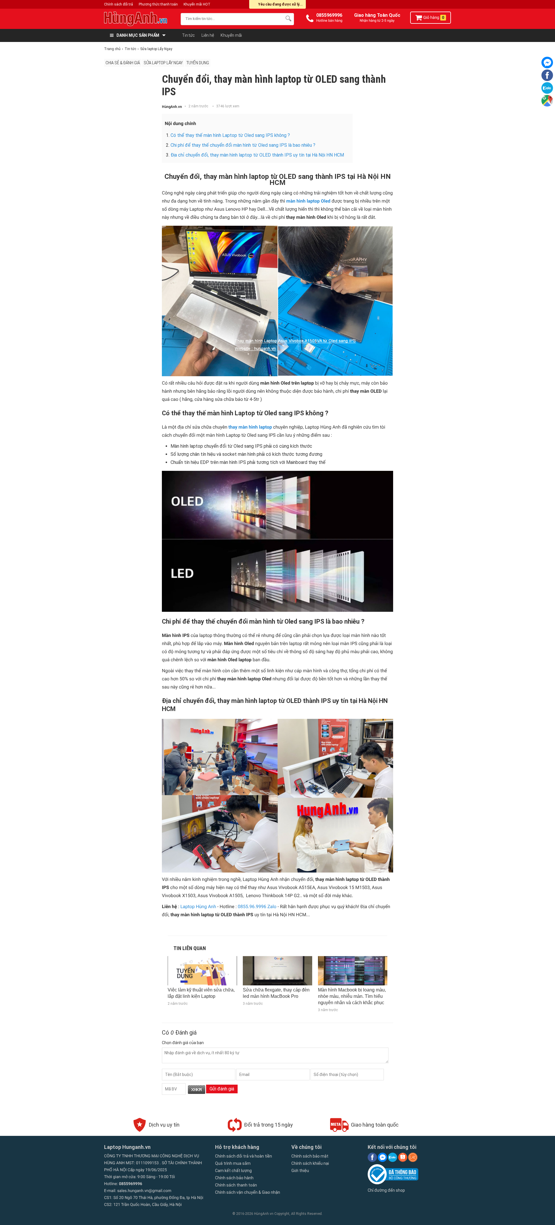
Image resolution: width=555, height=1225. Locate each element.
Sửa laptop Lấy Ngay (163, 62)
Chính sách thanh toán (236, 1185)
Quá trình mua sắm (233, 1163)
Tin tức (188, 35)
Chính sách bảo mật (309, 1156)
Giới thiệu (300, 1170)
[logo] (139, 19)
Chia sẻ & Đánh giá (123, 62)
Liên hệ (207, 35)
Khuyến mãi (231, 35)
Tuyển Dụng (197, 62)
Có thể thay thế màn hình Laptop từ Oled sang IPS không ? (230, 135)
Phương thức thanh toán (158, 4)
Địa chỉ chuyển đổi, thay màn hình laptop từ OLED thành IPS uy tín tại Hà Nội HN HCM (257, 155)
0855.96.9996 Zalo (257, 906)
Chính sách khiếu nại (310, 1163)
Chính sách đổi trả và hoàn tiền (243, 1156)
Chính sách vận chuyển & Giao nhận (247, 1192)
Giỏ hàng (433, 17)
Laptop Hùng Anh (198, 906)
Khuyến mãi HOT (197, 4)
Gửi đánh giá (222, 1089)
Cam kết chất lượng (233, 1170)
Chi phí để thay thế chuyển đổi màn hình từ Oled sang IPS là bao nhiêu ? (243, 145)
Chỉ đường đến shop (386, 1190)
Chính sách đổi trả (118, 4)
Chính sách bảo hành (234, 1178)
